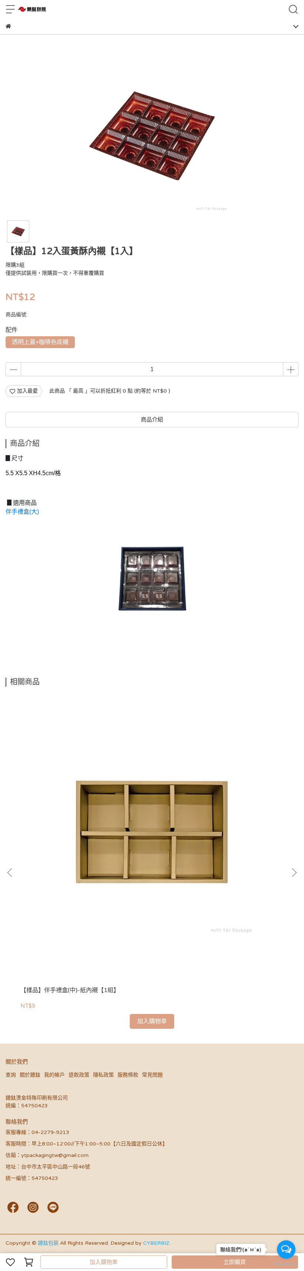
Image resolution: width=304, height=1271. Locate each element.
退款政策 (79, 1075)
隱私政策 (103, 1075)
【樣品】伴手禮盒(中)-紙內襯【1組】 (69, 990)
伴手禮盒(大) (22, 511)
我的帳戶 (54, 1075)
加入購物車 (104, 1262)
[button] (294, 872)
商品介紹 (152, 419)
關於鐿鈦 (30, 1075)
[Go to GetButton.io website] (286, 1263)
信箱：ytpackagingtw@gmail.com (47, 1155)
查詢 (11, 1075)
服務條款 (128, 1075)
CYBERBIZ (156, 1243)
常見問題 (152, 1075)
